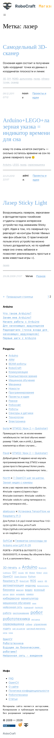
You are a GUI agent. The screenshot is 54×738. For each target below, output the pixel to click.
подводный (28, 607)
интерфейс (20, 594)
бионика (9, 589)
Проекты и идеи (19, 396)
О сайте (13, 686)
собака (28, 624)
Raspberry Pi (10, 580)
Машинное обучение (22, 380)
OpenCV (8, 576)
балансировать (43, 586)
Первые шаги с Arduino (19, 338)
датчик (5, 594)
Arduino (7, 164)
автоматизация (13, 585)
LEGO (16, 164)
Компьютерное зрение (23, 376)
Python (32, 576)
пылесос (39, 607)
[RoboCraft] (26, 726)
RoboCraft (25, 6)
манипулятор (29, 598)
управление (40, 624)
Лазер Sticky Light (25, 203)
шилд (5, 633)
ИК (46, 581)
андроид (30, 585)
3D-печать (10, 567)
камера (30, 594)
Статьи (13, 698)
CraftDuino (7, 573)
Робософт (15, 404)
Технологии (16, 417)
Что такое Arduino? (17, 313)
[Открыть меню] (4, 15)
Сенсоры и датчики (21, 413)
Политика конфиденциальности (29, 690)
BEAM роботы (17, 363)
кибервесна (11, 598)
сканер (15, 82)
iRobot (32, 573)
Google (21, 573)
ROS (33, 580)
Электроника (17, 421)
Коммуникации (18, 371)
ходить (7, 628)
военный (39, 589)
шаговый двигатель (35, 628)
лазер (37, 78)
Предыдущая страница (18, 296)
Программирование (21, 392)
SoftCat (7, 540)
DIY (9, 78)
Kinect (39, 573)
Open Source (20, 576)
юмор (11, 633)
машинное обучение (17, 603)
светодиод (35, 619)
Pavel (6, 453)
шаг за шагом (18, 628)
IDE (26, 573)
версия (19, 590)
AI (19, 568)
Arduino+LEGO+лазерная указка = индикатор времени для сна (26, 129)
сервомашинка (36, 164)
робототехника (16, 618)
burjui (6, 428)
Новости (14, 388)
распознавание (21, 613)
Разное (41, 276)
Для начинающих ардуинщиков (23, 325)
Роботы (13, 409)
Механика (15, 384)
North (6, 477)
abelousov (9, 511)
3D (4, 78)
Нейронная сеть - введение (22, 655)
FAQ (11, 678)
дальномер (26, 78)
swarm (40, 581)
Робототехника (13, 643)
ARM (11, 359)
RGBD (15, 78)
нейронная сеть (12, 607)
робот (37, 612)
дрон (12, 594)
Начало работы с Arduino (21, 321)
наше (34, 603)
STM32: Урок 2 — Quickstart (30, 428)
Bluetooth (43, 568)
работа (7, 612)
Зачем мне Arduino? (17, 317)
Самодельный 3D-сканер (25, 50)
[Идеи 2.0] (20, 726)
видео (29, 589)
